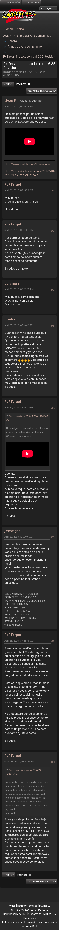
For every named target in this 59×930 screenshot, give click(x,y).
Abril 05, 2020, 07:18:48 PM (18, 325)
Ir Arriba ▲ (44, 905)
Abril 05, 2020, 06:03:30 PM (18, 230)
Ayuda (12, 905)
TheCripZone (29, 918)
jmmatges (12, 531)
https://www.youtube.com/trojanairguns (27, 164)
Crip (24, 914)
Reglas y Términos (27, 905)
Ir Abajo (8, 84)
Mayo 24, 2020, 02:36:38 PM (19, 761)
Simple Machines (39, 910)
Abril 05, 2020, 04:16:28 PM (18, 190)
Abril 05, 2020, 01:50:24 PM (18, 106)
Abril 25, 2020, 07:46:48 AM (19, 640)
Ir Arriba (8, 874)
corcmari (11, 283)
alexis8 (10, 100)
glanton (10, 319)
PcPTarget (12, 184)
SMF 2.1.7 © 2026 (20, 910)
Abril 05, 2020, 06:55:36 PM (19, 289)
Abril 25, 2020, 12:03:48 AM (18, 536)
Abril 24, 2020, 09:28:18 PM (18, 407)
